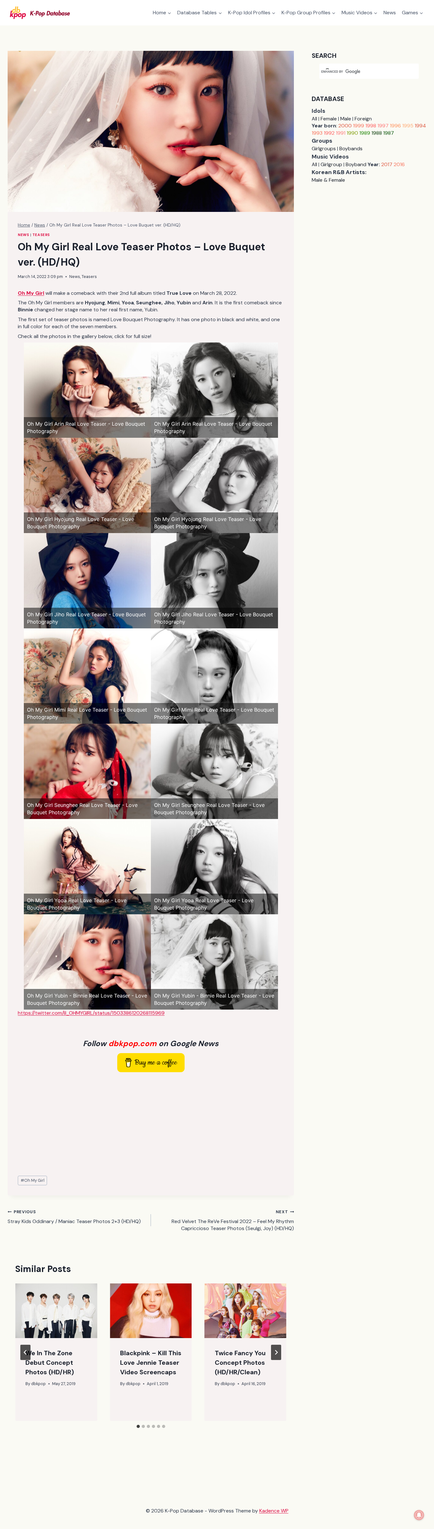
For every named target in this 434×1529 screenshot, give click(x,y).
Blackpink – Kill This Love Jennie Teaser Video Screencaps (150, 1362)
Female (329, 118)
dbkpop (38, 1383)
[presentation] (56, 1310)
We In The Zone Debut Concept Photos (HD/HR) (49, 1362)
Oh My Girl (32, 1180)
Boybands (351, 148)
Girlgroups (324, 148)
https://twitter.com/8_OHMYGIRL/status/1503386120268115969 (91, 1013)
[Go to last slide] (25, 1352)
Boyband (356, 164)
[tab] (138, 1426)
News (389, 12)
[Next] (276, 1352)
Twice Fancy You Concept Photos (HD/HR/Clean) (240, 1362)
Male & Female (328, 180)
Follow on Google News (151, 1043)
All (314, 118)
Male (345, 118)
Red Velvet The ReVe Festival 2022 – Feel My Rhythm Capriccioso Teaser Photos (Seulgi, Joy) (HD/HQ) (233, 1220)
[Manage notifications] (419, 1515)
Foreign (363, 118)
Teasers (41, 235)
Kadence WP (273, 1510)
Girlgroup (331, 164)
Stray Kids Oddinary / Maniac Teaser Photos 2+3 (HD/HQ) (74, 1216)
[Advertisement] (151, 1124)
